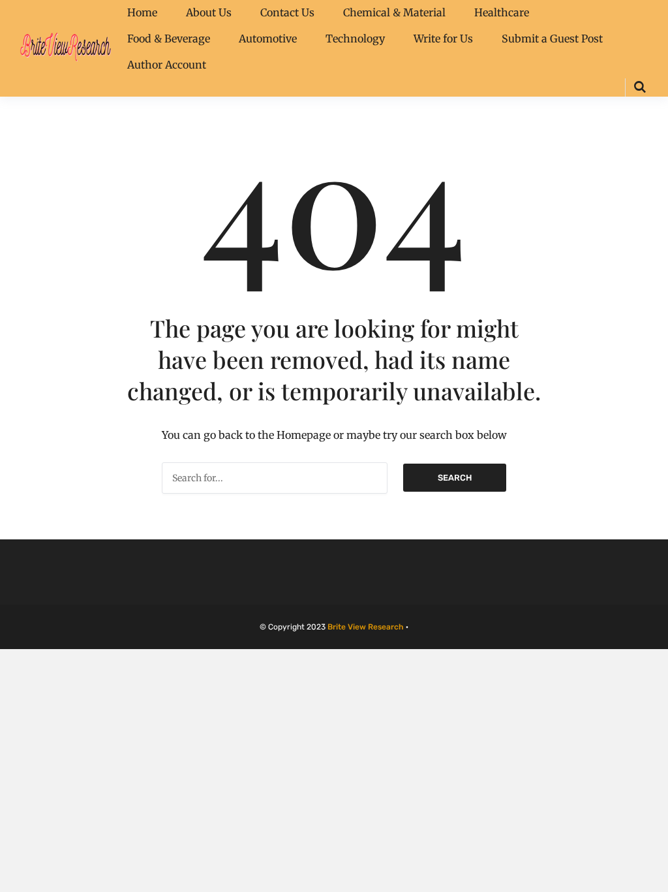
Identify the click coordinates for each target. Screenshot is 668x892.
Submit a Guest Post (552, 38)
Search (455, 478)
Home (142, 12)
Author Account (166, 64)
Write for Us (443, 38)
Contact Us (287, 12)
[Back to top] (655, 879)
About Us (209, 12)
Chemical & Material (394, 12)
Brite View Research (365, 626)
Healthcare (501, 12)
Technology (355, 38)
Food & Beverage (168, 38)
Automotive (268, 38)
